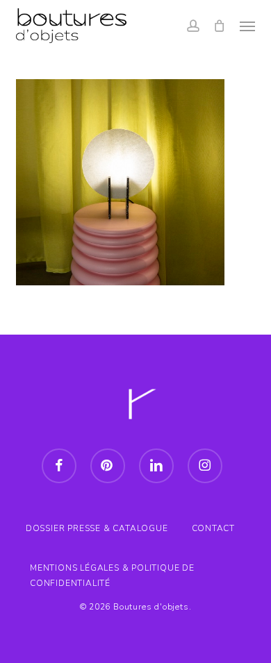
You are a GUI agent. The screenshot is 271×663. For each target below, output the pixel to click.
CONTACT (214, 528)
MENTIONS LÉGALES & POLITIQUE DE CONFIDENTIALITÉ (112, 569)
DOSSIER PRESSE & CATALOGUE (97, 528)
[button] (247, 26)
